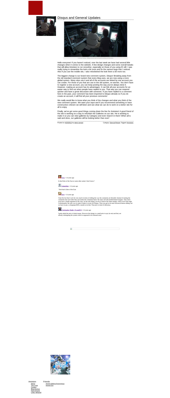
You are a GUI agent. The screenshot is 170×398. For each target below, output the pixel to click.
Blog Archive (35, 389)
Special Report (115, 123)
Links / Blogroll (36, 392)
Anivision (130, 123)
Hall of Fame (35, 391)
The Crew (34, 385)
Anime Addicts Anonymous (55, 384)
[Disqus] (95, 148)
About (33, 384)
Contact (33, 387)
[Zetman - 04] (41, 43)
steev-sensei (78, 123)
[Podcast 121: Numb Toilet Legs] (51, 43)
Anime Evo (49, 385)
